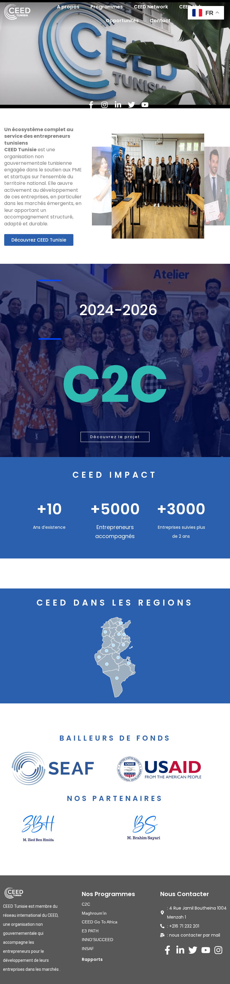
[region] (115, 360)
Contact (160, 20)
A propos (68, 6)
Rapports (92, 959)
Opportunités (122, 20)
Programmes (106, 6)
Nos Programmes (108, 894)
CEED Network (151, 6)
